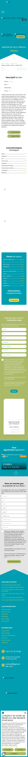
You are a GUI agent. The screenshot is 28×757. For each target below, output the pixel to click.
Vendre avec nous (5, 611)
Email (4, 338)
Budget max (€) (7, 519)
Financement (4, 614)
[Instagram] (11, 671)
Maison (7, 63)
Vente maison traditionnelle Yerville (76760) (12, 597)
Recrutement (4, 616)
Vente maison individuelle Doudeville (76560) (12, 587)
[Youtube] (17, 671)
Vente (2, 63)
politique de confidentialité (14, 385)
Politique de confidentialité (8, 635)
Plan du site (4, 638)
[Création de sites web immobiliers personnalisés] (12, 642)
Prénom (5, 329)
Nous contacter (5, 621)
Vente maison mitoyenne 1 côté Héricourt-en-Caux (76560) (12, 590)
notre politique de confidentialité (10, 746)
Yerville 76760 (13, 63)
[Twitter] (20, 671)
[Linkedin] (14, 671)
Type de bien (5, 511)
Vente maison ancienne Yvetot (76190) (11, 585)
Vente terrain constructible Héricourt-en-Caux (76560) (12, 594)
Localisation (5, 514)
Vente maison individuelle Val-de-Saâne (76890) (13, 600)
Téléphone (5, 342)
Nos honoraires (5, 630)
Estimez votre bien (6, 609)
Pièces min (5, 527)
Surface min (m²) (7, 523)
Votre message (6, 355)
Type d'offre (5, 507)
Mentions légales (5, 633)
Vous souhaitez (5, 349)
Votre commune (7, 346)
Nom (4, 333)
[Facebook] (8, 671)
